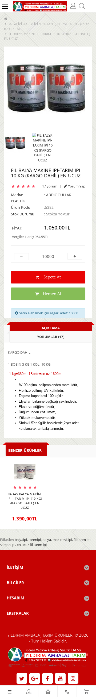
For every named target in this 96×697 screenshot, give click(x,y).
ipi (70, 539)
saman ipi (7, 544)
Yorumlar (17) (50, 336)
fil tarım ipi (82, 539)
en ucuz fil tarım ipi (32, 544)
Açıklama (51, 327)
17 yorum (49, 186)
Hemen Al (50, 293)
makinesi (60, 539)
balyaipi (21, 539)
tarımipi (35, 539)
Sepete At (50, 276)
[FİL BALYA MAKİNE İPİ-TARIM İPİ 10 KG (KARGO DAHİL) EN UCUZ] (46, 88)
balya (46, 539)
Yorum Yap (76, 186)
